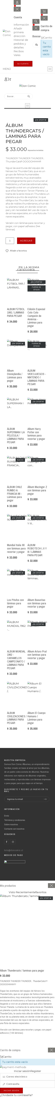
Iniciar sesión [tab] (22, 1071)
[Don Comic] (8, 33)
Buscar (37, 45)
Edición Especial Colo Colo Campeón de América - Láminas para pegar (36, 317)
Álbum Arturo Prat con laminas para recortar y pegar (37, 654)
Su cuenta (23, 64)
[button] (16, 251)
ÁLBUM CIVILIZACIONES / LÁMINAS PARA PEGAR (17, 718)
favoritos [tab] (41, 892)
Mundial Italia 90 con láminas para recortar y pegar (16, 548)
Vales (17, 55)
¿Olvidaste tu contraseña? (16, 1095)
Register (9, 1105)
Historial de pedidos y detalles (21, 43)
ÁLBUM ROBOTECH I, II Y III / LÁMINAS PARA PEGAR (37, 550)
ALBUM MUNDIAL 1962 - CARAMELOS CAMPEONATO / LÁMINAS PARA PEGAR (16, 659)
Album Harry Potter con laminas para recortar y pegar (36, 434)
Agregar (26, 240)
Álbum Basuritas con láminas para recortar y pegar (37, 603)
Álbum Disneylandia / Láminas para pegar (14, 375)
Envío (6, 816)
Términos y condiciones (14, 820)
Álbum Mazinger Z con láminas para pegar (37, 490)
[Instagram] (13, 841)
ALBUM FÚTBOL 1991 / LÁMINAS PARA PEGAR (16, 312)
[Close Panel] (51, 885)
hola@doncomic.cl (13, 850)
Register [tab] (35, 1071)
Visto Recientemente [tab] (22, 892)
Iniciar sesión (11, 1090)
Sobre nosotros (11, 824)
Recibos (19, 51)
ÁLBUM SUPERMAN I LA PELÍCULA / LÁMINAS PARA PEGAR (16, 435)
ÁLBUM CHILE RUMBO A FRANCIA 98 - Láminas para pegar (14, 493)
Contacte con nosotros (14, 829)
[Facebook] (6, 841)
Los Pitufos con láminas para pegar (15, 603)
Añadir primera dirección (19, 32)
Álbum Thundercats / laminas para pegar (22, 970)
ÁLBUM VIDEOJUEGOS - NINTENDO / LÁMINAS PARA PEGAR (37, 377)
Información (21, 24)
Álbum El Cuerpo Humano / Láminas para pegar (37, 718)
